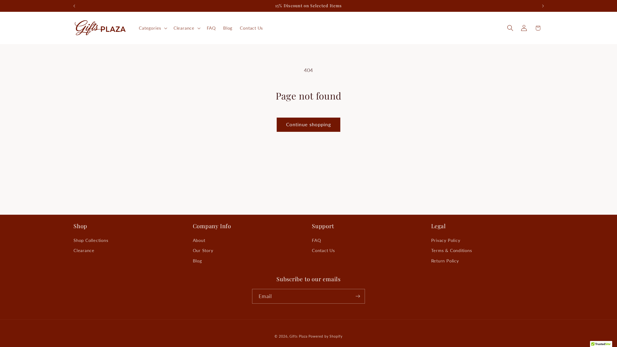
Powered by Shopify (325, 336)
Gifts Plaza (298, 336)
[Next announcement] (543, 6)
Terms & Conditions (451, 250)
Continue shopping (308, 124)
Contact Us (323, 250)
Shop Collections (91, 240)
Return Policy (445, 260)
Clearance (84, 250)
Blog (197, 260)
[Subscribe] (358, 296)
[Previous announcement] (74, 6)
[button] (152, 27)
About (199, 240)
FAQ (316, 240)
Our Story (203, 250)
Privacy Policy (445, 240)
